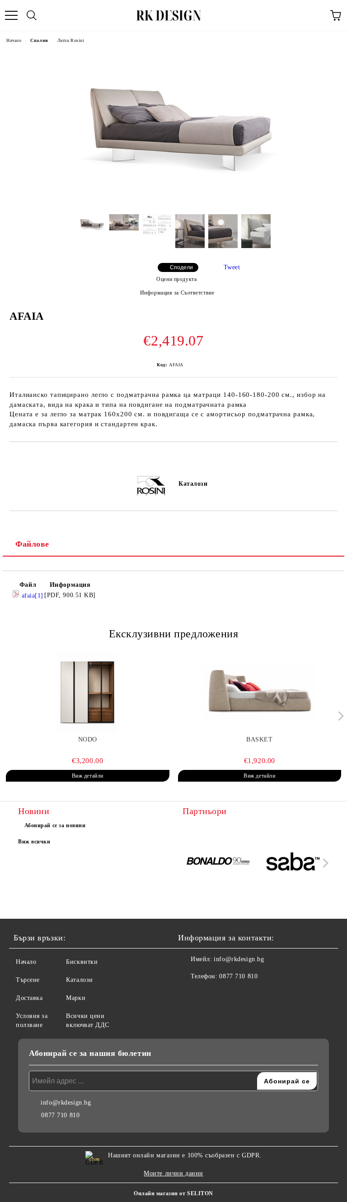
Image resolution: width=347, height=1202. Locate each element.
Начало (13, 40)
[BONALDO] (219, 863)
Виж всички (34, 841)
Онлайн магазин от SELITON (173, 1193)
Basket (259, 739)
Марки (75, 998)
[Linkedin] (229, 994)
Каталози (192, 483)
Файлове (32, 543)
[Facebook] (190, 994)
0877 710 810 (238, 976)
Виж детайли (87, 776)
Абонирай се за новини (55, 825)
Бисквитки (82, 961)
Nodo (87, 739)
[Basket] (260, 692)
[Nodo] (87, 692)
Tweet (232, 267)
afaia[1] (31, 595)
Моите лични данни (173, 1173)
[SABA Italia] (293, 863)
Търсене (28, 979)
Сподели (181, 267)
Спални (39, 40)
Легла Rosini (70, 40)
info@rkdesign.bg (239, 959)
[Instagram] (209, 994)
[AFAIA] (173, 200)
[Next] (339, 716)
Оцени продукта (176, 279)
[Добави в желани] (331, 457)
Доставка (29, 998)
